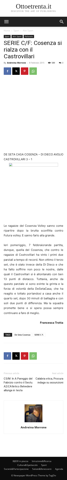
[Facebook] (7, 71)
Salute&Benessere (42, 469)
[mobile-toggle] (6, 22)
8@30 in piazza (20, 461)
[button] (62, 22)
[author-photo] (33, 422)
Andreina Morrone (16, 62)
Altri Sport (28, 30)
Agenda (59, 469)
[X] (16, 71)
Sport (16, 30)
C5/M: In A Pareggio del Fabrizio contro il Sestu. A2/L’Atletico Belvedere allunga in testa (18, 384)
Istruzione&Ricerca (41, 461)
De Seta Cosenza (22, 334)
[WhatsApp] (33, 71)
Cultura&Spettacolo (27, 465)
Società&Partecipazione (16, 469)
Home (7, 30)
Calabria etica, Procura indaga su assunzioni (49, 380)
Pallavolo (29, 36)
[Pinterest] (24, 71)
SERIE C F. (39, 334)
